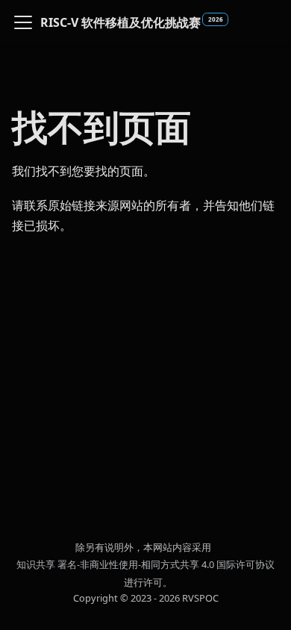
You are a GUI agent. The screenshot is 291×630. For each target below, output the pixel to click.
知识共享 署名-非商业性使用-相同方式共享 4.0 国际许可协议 (145, 564)
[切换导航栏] (23, 22)
